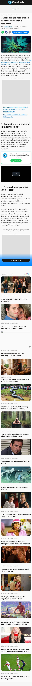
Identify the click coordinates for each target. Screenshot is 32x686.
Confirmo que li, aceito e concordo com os (16, 36)
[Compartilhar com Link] (10, 32)
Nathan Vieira (8, 27)
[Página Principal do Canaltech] (16, 3)
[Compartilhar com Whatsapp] (2, 32)
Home (2, 15)
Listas (7, 15)
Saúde (17, 15)
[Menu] (2, 3)
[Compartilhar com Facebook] (6, 32)
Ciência (12, 15)
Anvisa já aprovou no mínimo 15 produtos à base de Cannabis (16, 62)
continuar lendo (16, 260)
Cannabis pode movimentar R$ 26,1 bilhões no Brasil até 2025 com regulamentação (15, 109)
